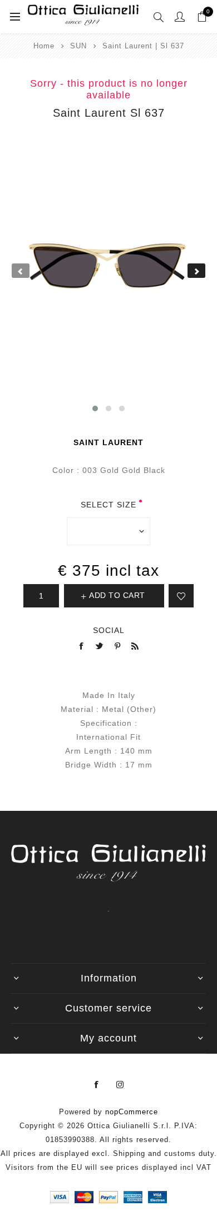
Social (109, 630)
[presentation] (20, 270)
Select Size (108, 504)
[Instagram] (120, 1085)
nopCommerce (131, 1112)
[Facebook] (97, 1085)
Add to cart (117, 595)
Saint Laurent (108, 442)
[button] (95, 408)
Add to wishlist (181, 595)
